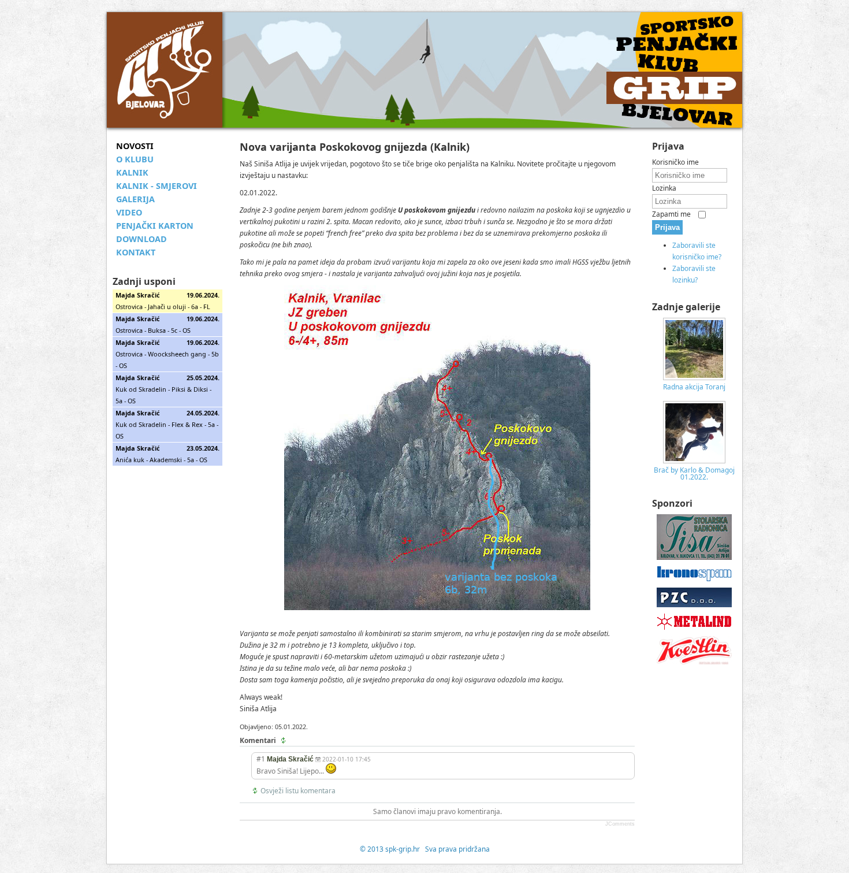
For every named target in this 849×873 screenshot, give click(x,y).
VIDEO (129, 212)
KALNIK (132, 172)
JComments (620, 824)
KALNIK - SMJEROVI (156, 185)
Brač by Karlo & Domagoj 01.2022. (694, 473)
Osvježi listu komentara (298, 791)
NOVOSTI (135, 145)
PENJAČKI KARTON (154, 225)
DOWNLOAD (141, 238)
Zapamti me (671, 214)
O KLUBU (135, 159)
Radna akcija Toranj (694, 387)
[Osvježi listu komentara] (284, 741)
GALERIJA (135, 199)
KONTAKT (135, 252)
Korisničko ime (675, 162)
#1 (260, 759)
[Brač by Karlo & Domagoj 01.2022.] (694, 461)
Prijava (667, 227)
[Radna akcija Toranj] (694, 377)
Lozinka (664, 188)
